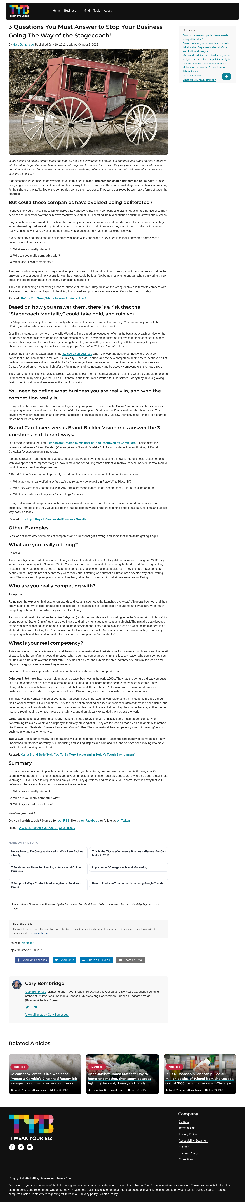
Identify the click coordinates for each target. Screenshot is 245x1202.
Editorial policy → (38, 933)
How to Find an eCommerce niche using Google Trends (127, 883)
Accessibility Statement (193, 1140)
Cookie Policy (109, 1194)
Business (70, 10)
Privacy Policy (188, 1134)
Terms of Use (187, 1127)
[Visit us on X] (20, 1147)
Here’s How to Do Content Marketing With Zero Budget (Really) (47, 853)
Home (57, 10)
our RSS (63, 820)
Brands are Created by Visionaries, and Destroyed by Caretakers (92, 442)
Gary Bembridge (23, 44)
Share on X (66, 959)
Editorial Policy (188, 1153)
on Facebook (90, 820)
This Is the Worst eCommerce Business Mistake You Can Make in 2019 (129, 853)
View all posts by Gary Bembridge (47, 1014)
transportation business (77, 353)
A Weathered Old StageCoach (38, 827)
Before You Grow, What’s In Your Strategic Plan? (53, 298)
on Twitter (123, 820)
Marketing (28, 942)
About (107, 10)
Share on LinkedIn (99, 959)
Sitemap (184, 1146)
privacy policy (89, 1194)
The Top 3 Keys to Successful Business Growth (53, 519)
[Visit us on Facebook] (12, 1147)
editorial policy (139, 904)
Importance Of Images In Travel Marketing (119, 867)
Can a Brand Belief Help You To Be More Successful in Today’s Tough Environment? (78, 754)
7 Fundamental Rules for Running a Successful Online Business (46, 869)
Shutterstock (67, 827)
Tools (96, 10)
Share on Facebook (34, 959)
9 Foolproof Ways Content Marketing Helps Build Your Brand (46, 885)
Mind (87, 10)
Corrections (186, 1159)
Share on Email (133, 959)
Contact (184, 1121)
